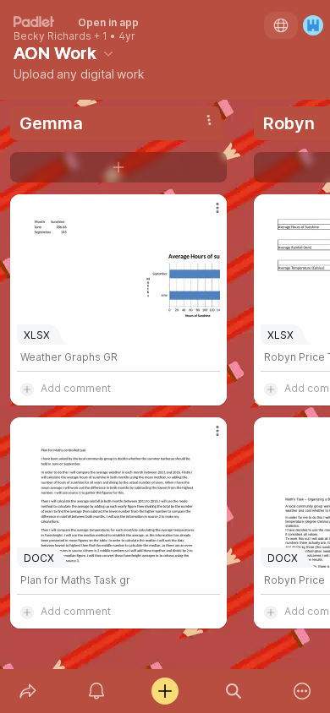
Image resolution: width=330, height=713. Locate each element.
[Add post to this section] (118, 167)
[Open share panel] (27, 691)
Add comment (76, 388)
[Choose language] (281, 25)
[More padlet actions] (302, 691)
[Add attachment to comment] (27, 388)
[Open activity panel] (96, 691)
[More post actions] (206, 214)
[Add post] (164, 691)
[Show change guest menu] (313, 25)
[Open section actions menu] (209, 120)
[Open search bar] (234, 691)
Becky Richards (52, 36)
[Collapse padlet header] (108, 53)
